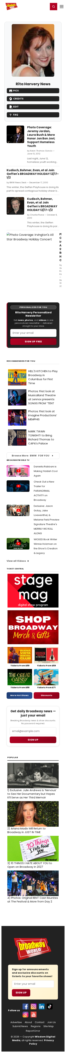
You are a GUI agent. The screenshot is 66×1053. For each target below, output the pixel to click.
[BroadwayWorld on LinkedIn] (41, 1006)
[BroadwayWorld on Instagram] (33, 1006)
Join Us (51, 1022)
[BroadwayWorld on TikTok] (49, 1006)
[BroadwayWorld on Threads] (25, 1014)
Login (44, 6)
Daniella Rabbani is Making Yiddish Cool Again (46, 471)
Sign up (33, 739)
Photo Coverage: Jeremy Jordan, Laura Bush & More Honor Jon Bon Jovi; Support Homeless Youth (41, 136)
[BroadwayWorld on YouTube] (33, 1014)
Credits (18, 98)
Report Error (33, 1031)
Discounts (46, 695)
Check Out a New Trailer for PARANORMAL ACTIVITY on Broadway (44, 491)
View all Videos (16, 561)
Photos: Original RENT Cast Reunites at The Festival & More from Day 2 (32, 899)
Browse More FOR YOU (30, 455)
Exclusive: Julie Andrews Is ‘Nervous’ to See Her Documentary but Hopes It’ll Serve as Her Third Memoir (31, 793)
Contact (39, 1022)
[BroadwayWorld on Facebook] (25, 1006)
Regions (36, 1026)
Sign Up (21, 992)
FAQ (15, 114)
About (28, 1022)
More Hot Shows (19, 695)
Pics (16, 90)
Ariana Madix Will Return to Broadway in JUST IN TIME (26, 830)
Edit (16, 106)
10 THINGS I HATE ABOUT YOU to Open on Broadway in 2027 (29, 865)
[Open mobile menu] (61, 6)
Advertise (16, 1022)
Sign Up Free (33, 341)
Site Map (48, 1026)
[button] (53, 6)
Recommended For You (21, 361)
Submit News (20, 1026)
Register (34, 6)
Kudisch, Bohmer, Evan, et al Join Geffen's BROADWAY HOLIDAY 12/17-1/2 (33, 174)
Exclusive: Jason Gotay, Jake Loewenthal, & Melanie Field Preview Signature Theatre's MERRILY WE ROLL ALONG (46, 519)
